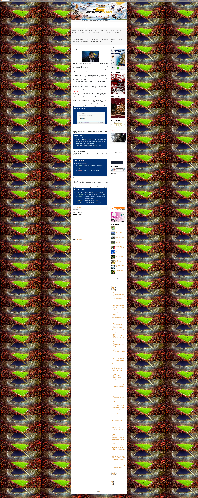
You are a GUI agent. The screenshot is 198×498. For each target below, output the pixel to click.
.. (72, 27)
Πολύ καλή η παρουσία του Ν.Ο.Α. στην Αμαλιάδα (118, 312)
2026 (112, 279)
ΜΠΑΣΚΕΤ (117, 32)
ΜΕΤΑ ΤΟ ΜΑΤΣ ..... (86, 32)
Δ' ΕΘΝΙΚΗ (80, 30)
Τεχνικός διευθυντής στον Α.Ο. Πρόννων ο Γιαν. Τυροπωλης (119, 270)
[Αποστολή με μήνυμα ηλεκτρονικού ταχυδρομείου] (73, 209)
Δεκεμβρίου (113, 286)
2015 (112, 481)
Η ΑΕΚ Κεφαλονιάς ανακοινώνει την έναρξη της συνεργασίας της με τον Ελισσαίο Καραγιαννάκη (120, 261)
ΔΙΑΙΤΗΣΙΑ (97, 30)
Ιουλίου (113, 291)
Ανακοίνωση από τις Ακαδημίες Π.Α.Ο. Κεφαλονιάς (118, 444)
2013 (112, 483)
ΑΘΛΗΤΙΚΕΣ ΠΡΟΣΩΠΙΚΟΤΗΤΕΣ (95, 27)
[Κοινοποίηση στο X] (75, 209)
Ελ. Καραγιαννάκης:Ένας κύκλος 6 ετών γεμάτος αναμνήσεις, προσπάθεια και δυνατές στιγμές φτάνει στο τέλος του (120, 247)
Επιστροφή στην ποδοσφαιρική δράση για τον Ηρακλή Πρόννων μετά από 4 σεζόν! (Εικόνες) (120, 242)
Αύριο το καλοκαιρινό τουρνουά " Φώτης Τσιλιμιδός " (118, 294)
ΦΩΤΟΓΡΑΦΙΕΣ (84, 20)
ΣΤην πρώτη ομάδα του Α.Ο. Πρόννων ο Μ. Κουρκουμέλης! (119, 256)
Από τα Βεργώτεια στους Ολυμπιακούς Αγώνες (118, 456)
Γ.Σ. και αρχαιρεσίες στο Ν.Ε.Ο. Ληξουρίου (117, 467)
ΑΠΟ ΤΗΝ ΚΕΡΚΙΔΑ (120, 27)
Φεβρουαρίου (114, 473)
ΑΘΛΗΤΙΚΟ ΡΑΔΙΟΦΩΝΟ (95, 20)
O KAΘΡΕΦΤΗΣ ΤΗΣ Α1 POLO (79, 44)
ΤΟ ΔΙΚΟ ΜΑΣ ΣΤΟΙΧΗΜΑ (116, 39)
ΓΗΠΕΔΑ (74, 30)
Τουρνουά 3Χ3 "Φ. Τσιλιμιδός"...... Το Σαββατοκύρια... (116, 314)
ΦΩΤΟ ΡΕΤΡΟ (75, 41)
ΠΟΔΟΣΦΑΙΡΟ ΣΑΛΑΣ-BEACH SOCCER (90, 37)
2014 (112, 482)
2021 (112, 285)
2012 (112, 484)
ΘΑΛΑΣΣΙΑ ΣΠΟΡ (76, 32)
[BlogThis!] (74, 209)
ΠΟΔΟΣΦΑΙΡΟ (75, 37)
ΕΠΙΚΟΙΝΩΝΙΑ (106, 20)
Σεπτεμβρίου (113, 289)
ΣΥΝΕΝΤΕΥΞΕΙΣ (94, 39)
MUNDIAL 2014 (94, 41)
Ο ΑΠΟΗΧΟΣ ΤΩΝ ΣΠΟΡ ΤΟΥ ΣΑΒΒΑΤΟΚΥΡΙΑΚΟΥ (84, 34)
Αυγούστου (113, 290)
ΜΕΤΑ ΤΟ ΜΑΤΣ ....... (98, 32)
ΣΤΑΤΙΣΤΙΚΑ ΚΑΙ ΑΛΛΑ (77, 39)
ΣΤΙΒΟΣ (86, 39)
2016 (112, 480)
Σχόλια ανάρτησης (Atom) (79, 239)
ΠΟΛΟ (111, 37)
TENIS (89, 44)
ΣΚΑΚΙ (116, 37)
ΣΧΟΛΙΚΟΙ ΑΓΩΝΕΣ (104, 39)
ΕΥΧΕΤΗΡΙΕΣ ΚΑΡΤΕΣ (116, 30)
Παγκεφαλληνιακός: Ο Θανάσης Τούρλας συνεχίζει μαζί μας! (120, 266)
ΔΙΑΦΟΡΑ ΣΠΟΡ (105, 30)
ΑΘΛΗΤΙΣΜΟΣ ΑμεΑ (109, 27)
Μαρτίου (113, 472)
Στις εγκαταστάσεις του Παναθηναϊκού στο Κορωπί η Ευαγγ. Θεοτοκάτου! (120, 226)
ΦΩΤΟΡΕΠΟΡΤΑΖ (85, 41)
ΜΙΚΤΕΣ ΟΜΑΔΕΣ (109, 32)
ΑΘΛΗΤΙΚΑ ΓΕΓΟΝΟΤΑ (80, 27)
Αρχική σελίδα (75, 20)
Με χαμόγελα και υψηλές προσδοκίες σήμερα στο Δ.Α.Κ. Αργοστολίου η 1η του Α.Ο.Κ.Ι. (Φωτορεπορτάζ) (120, 232)
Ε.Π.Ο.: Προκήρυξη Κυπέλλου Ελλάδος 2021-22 (118, 346)
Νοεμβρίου (113, 287)
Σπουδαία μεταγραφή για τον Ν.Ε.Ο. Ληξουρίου (118, 295)
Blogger (100, 491)
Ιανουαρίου (113, 474)
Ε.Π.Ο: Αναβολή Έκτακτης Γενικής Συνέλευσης (118, 344)
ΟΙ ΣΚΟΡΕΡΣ (101, 34)
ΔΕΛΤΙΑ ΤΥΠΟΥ (89, 30)
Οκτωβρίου (113, 288)
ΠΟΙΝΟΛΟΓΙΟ (105, 37)
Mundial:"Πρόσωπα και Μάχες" (107, 41)
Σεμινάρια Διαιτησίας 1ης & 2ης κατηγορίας (117, 345)
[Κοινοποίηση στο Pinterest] (77, 209)
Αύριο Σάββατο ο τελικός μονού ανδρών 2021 (117, 324)
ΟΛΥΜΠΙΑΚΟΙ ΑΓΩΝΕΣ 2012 (112, 34)
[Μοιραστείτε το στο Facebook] (76, 209)
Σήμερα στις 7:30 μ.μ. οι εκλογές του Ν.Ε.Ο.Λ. (117, 392)
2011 (112, 485)
